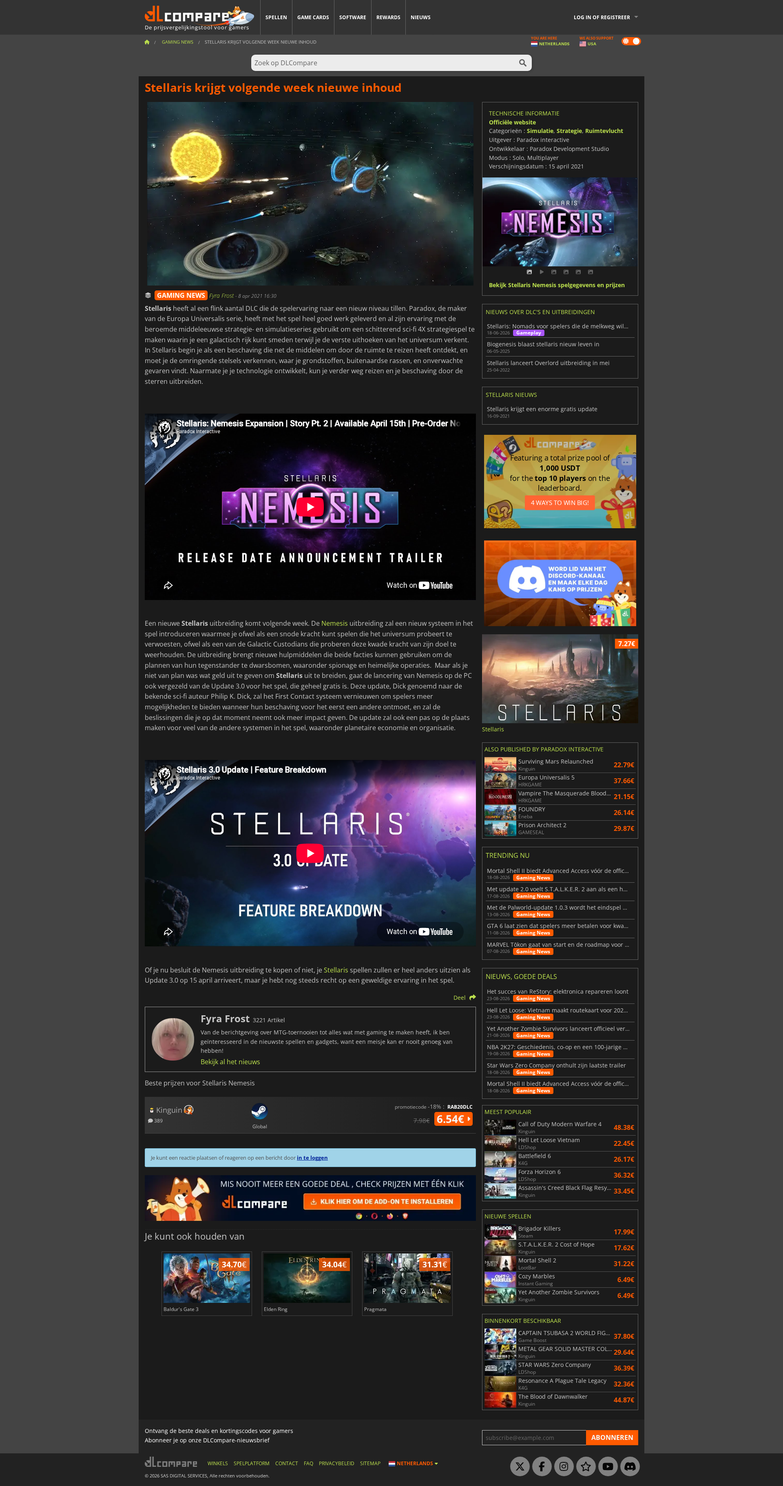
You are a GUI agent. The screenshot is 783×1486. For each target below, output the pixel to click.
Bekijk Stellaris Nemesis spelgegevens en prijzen (557, 285)
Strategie (569, 131)
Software (352, 17)
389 (158, 1120)
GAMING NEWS (181, 295)
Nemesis (334, 623)
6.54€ (452, 1119)
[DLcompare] (171, 1462)
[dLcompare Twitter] (518, 1467)
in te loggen (312, 1157)
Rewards (388, 17)
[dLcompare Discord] (628, 1467)
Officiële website (512, 122)
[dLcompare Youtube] (606, 1467)
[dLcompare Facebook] (540, 1467)
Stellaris (336, 970)
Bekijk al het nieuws (230, 1061)
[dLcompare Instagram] (562, 1467)
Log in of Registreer (602, 17)
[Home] (146, 42)
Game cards (313, 17)
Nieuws (421, 17)
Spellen (276, 17)
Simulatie (540, 131)
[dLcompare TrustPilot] (584, 1467)
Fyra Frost (222, 295)
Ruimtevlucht (604, 131)
